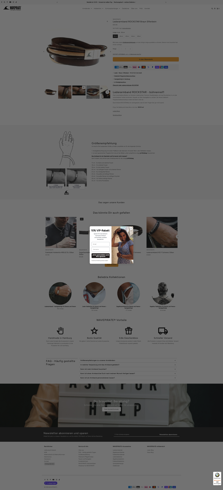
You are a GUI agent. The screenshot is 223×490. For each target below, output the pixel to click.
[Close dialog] (131, 228)
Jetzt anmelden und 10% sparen (100, 256)
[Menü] (220, 473)
